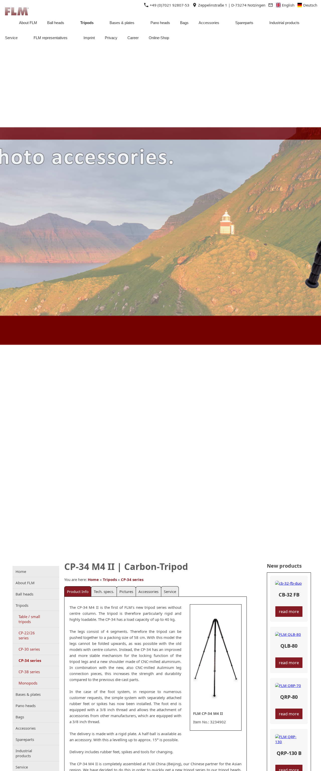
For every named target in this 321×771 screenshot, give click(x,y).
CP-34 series (132, 579)
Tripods (110, 579)
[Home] (7, 22)
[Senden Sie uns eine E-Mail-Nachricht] (270, 5)
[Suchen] (314, 37)
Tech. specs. (104, 591)
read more (289, 611)
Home (93, 579)
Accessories (148, 591)
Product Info (78, 591)
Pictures (126, 591)
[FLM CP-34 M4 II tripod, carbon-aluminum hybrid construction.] (215, 658)
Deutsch (309, 5)
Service (170, 591)
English (287, 5)
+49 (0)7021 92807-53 (169, 5)
